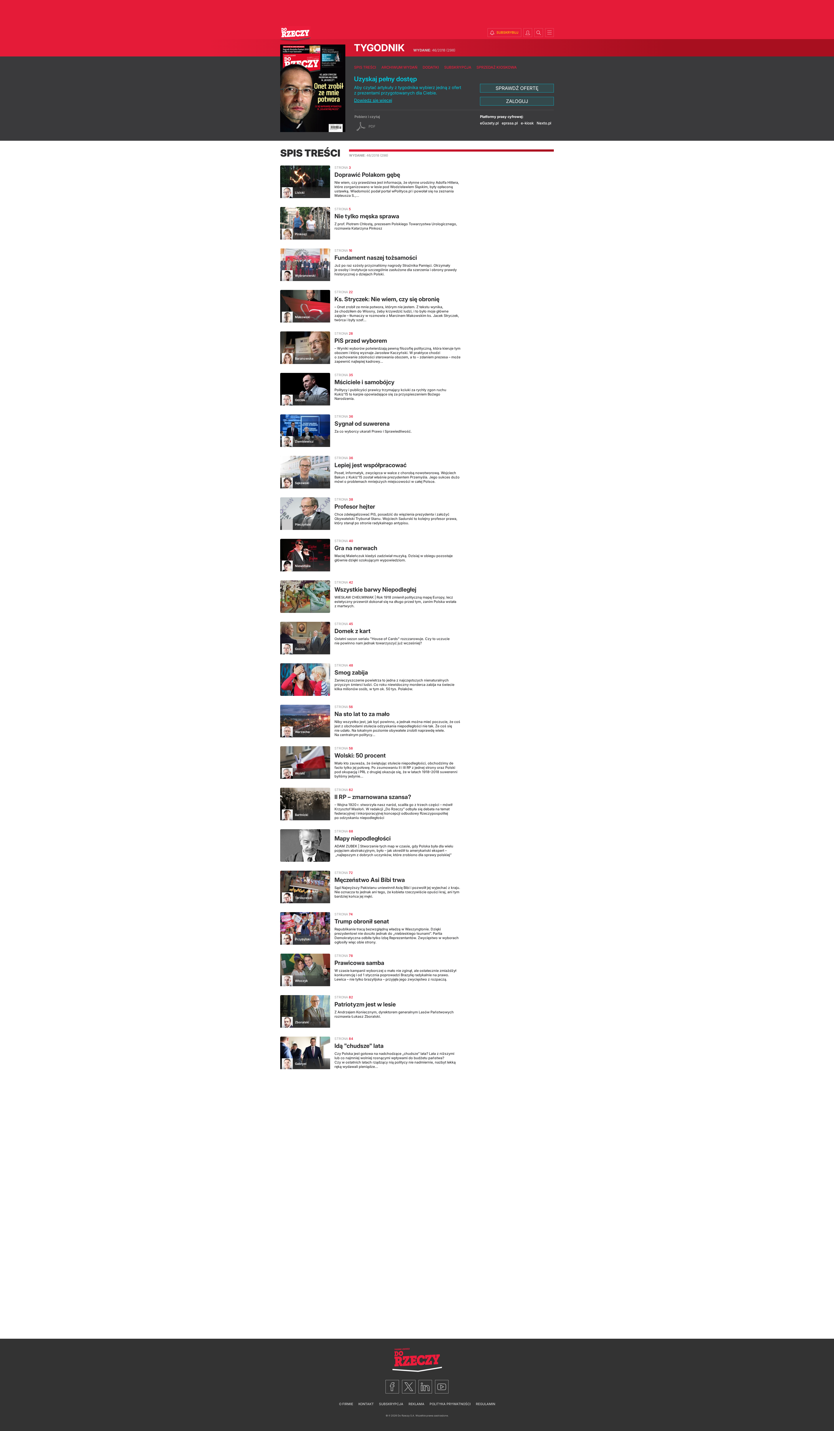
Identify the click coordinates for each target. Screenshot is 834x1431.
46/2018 (434, 50)
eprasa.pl (510, 123)
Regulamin (485, 1404)
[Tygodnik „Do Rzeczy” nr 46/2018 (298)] (312, 88)
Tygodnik (379, 48)
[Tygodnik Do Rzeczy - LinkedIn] (425, 1386)
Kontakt (366, 1404)
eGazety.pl (489, 123)
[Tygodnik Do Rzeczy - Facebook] (392, 1386)
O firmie (346, 1404)
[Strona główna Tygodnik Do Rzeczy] (295, 34)
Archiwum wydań (399, 67)
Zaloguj (517, 101)
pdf (372, 126)
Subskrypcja (457, 67)
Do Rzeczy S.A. (406, 1415)
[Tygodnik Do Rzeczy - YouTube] (441, 1386)
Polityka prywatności (450, 1404)
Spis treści (365, 67)
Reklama (416, 1404)
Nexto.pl (544, 123)
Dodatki (431, 67)
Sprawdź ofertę (517, 88)
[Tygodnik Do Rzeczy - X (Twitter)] (408, 1386)
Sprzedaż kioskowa (497, 67)
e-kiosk (527, 123)
